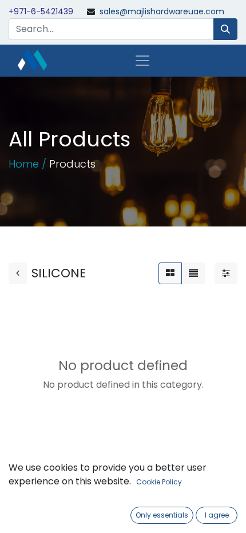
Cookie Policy (159, 482)
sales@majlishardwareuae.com (162, 11)
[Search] (225, 29)
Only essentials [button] (162, 515)
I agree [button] (217, 515)
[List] (193, 273)
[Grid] (170, 273)
